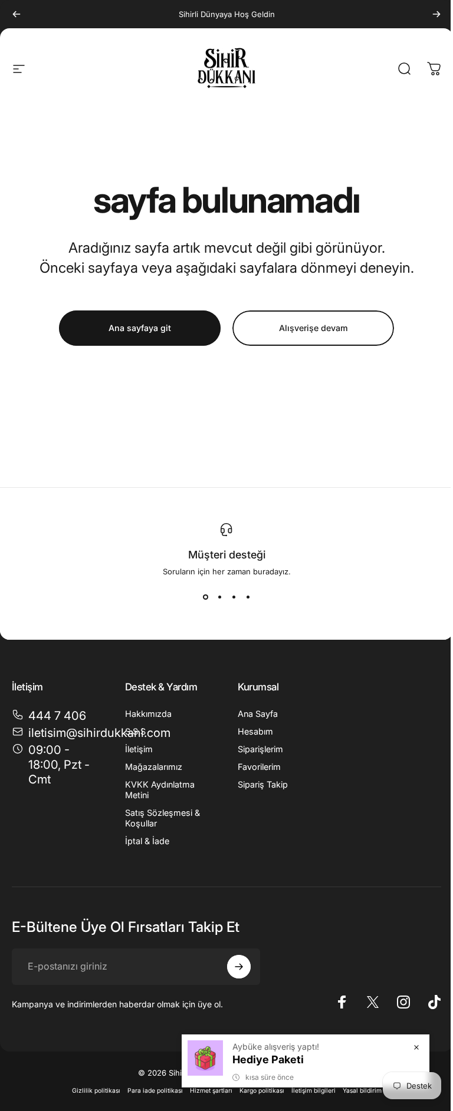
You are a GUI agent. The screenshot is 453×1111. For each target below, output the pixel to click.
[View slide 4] (248, 597)
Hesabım (255, 731)
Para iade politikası (155, 1091)
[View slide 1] (205, 597)
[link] (54, 765)
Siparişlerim (260, 749)
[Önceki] (16, 14)
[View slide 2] (219, 597)
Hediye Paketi (268, 1059)
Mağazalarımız (153, 767)
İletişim (139, 749)
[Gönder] (239, 966)
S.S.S (135, 731)
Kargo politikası (261, 1091)
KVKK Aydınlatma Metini (160, 789)
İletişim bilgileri (313, 1091)
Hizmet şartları (211, 1091)
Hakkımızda (148, 714)
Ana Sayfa (258, 714)
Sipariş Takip (263, 784)
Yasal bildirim (362, 1091)
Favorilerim (259, 767)
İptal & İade (147, 841)
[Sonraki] (436, 14)
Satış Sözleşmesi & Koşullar (162, 818)
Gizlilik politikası (96, 1091)
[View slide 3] (233, 597)
